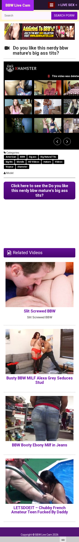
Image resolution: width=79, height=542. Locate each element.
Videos (58, 162)
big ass (32, 157)
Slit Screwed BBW (39, 311)
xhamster (22, 166)
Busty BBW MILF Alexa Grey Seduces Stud (39, 380)
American (11, 157)
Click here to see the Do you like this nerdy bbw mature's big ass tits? (39, 190)
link (75, 484)
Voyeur (9, 166)
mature (47, 162)
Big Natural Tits (48, 157)
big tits (9, 162)
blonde (20, 162)
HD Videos (33, 162)
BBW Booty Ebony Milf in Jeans (39, 445)
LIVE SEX (67, 5)
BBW (22, 157)
